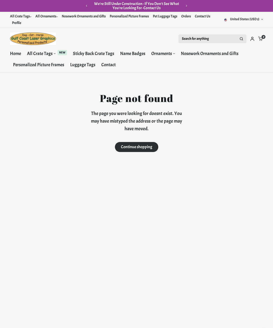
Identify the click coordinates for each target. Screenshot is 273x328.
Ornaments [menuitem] (161, 53)
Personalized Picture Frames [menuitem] (38, 65)
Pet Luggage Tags (165, 16)
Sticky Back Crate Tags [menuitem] (93, 53)
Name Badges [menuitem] (132, 53)
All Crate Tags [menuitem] (40, 53)
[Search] (241, 38)
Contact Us (202, 16)
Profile (16, 23)
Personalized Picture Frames (129, 16)
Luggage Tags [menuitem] (82, 65)
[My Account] (252, 38)
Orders (186, 16)
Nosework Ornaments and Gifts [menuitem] (209, 53)
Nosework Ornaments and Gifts (84, 16)
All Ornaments (45, 16)
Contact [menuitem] (108, 65)
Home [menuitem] (15, 53)
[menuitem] (21, 16)
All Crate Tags (20, 16)
